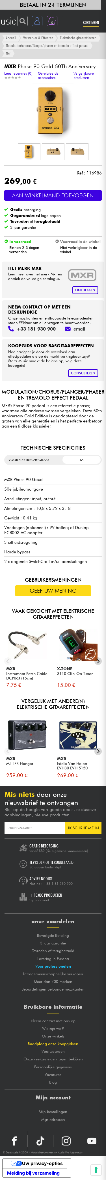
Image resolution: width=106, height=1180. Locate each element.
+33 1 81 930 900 (58, 883)
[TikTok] (40, 1141)
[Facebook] (14, 1141)
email (79, 329)
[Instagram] (66, 1141)
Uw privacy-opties (42, 1163)
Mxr (8, 53)
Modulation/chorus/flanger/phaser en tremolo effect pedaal (47, 45)
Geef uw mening (53, 590)
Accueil (11, 37)
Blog (53, 1082)
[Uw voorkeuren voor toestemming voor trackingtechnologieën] (96, 1170)
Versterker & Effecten (38, 37)
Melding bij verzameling (33, 1173)
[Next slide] (98, 661)
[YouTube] (92, 1141)
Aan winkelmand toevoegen (53, 195)
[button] (29, 151)
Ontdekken (85, 290)
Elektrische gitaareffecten (78, 37)
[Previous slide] (8, 661)
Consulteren (83, 373)
